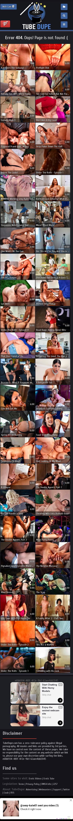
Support (57, 789)
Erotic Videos (35, 778)
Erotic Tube (49, 778)
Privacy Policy (33, 784)
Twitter (66, 789)
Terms (21, 784)
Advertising (31, 789)
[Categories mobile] (64, 7)
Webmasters (45, 789)
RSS (12, 792)
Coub (6, 792)
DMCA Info (46, 784)
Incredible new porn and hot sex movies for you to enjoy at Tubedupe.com (36, 16)
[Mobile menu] (64, 24)
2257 (55, 784)
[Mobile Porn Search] (64, 16)
